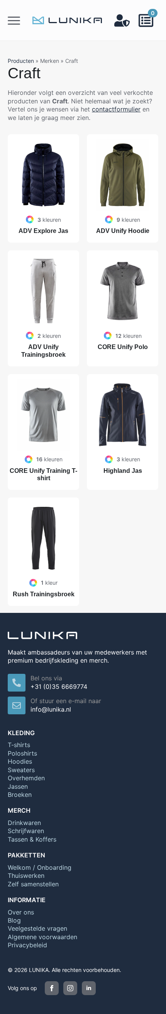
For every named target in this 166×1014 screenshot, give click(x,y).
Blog (14, 920)
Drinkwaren (24, 823)
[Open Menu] (14, 20)
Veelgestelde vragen (37, 928)
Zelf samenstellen (33, 884)
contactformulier (116, 109)
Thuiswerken (26, 875)
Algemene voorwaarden (42, 937)
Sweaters (21, 770)
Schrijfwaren (26, 831)
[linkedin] (89, 988)
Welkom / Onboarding (39, 867)
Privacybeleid (27, 945)
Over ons (21, 912)
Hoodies (20, 761)
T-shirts (19, 745)
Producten (21, 60)
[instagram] (70, 988)
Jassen (18, 786)
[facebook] (52, 988)
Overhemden (26, 778)
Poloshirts (22, 753)
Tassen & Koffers (32, 839)
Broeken (20, 794)
